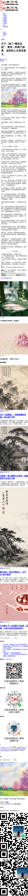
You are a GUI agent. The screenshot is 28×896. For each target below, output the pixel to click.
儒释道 (5, 18)
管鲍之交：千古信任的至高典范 (12, 652)
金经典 (5, 23)
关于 (4, 25)
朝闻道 (23, 275)
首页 (4, 13)
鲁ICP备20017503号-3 (6, 749)
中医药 (5, 21)
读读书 (5, 15)
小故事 (5, 16)
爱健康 (5, 20)
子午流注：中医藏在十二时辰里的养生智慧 (15, 644)
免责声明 (5, 26)
